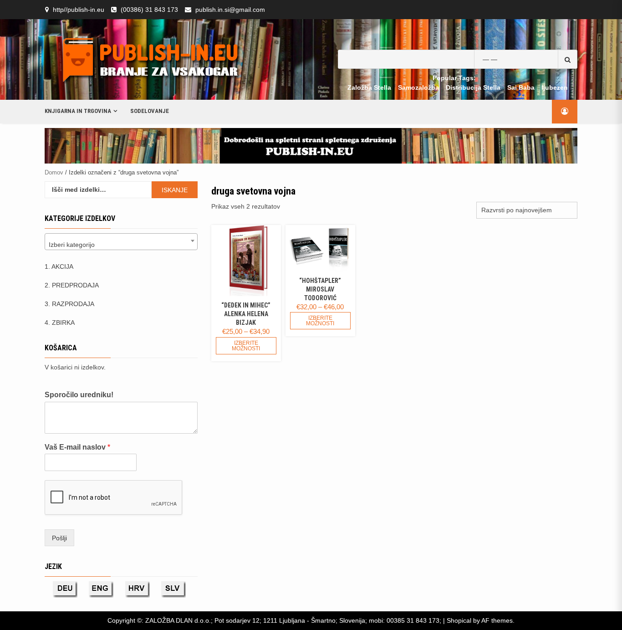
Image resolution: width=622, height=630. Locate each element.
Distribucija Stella (473, 87)
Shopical (459, 620)
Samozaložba (418, 87)
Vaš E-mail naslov (77, 447)
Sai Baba (521, 87)
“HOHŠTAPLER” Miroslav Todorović (320, 289)
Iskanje (175, 190)
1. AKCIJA (59, 266)
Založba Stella (369, 87)
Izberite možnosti (246, 346)
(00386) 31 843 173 (149, 9)
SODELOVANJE (149, 111)
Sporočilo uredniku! (79, 395)
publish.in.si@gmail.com (230, 9)
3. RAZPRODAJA (69, 303)
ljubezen (554, 87)
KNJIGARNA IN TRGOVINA (78, 111)
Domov (54, 172)
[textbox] (121, 245)
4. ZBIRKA (60, 322)
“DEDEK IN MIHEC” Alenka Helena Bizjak (245, 314)
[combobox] (121, 241)
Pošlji (59, 538)
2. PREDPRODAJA (72, 285)
